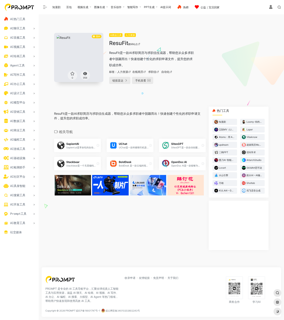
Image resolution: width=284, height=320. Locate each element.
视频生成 (82, 7)
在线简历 (137, 71)
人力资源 (130, 35)
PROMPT (70, 310)
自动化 (165, 71)
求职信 (152, 71)
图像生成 (99, 7)
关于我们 (173, 277)
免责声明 (158, 277)
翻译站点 (133, 44)
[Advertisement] (235, 60)
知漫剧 (56, 7)
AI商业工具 (116, 35)
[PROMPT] (60, 281)
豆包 (69, 7)
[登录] (271, 7)
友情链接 (144, 277)
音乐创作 (116, 7)
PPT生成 (149, 7)
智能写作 (132, 7)
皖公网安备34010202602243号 (122, 310)
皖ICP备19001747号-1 (88, 310)
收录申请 (130, 277)
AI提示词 (165, 7)
